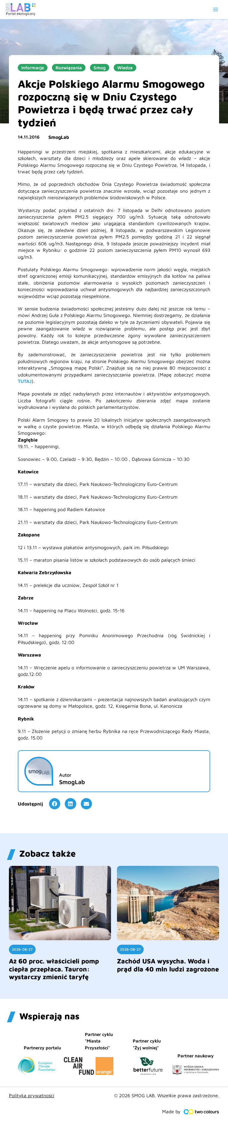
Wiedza (125, 67)
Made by (171, 1111)
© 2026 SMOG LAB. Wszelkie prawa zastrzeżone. (166, 1095)
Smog (100, 67)
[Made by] (201, 1111)
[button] (54, 803)
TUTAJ (25, 381)
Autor (65, 775)
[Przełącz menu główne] (215, 9)
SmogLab (58, 137)
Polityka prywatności (31, 1095)
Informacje (32, 67)
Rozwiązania (69, 67)
